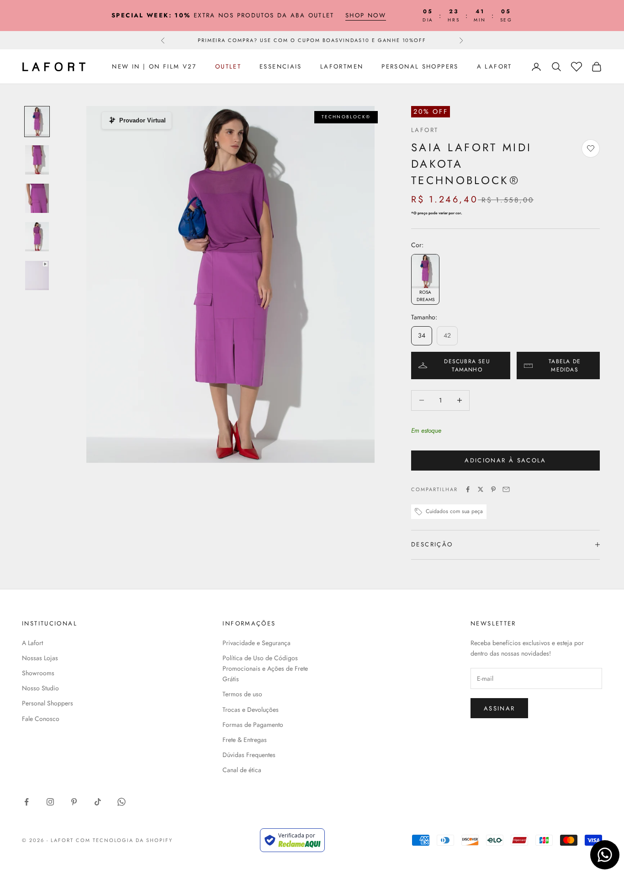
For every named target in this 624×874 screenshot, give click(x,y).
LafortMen (341, 66)
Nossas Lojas (40, 657)
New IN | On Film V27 (154, 66)
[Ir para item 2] (37, 159)
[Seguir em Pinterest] (74, 801)
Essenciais (280, 66)
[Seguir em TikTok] (97, 801)
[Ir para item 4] (37, 236)
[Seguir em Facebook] (26, 801)
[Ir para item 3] (37, 198)
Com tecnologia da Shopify (124, 840)
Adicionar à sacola (505, 460)
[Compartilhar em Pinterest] (493, 489)
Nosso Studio (40, 688)
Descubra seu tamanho (467, 365)
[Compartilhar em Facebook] (467, 489)
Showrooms (38, 673)
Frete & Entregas (244, 739)
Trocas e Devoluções (250, 709)
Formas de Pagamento (252, 724)
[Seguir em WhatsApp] (121, 801)
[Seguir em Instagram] (50, 801)
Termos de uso (242, 694)
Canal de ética (241, 769)
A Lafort (494, 66)
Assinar (499, 708)
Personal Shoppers (419, 66)
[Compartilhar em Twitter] (480, 489)
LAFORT (424, 130)
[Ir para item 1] (37, 121)
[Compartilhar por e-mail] (506, 489)
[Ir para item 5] (37, 275)
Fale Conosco (40, 718)
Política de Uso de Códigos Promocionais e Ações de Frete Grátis (265, 668)
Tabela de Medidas (565, 365)
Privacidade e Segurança (256, 642)
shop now (365, 15)
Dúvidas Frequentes (248, 754)
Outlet (228, 66)
